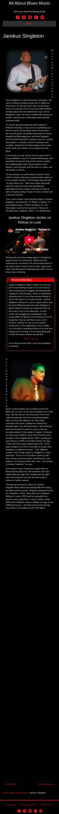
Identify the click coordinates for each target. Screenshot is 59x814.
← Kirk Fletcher (10, 784)
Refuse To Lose (31, 339)
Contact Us (11, 805)
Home (5, 793)
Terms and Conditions (28, 805)
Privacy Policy (47, 805)
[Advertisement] (29, 648)
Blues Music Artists (19, 793)
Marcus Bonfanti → (47, 784)
